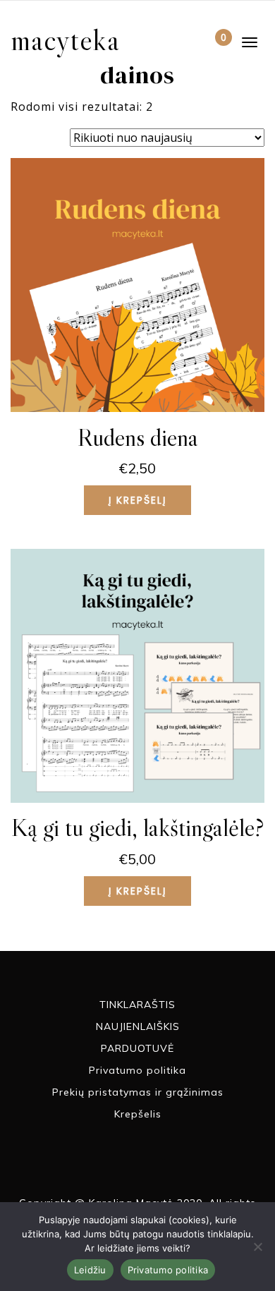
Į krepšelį (137, 500)
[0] (212, 44)
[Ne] (257, 1247)
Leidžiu (90, 1269)
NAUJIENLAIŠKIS (138, 1026)
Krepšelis (137, 1114)
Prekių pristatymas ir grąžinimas (138, 1092)
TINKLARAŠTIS (137, 1004)
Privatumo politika (137, 1070)
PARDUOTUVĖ (137, 1048)
